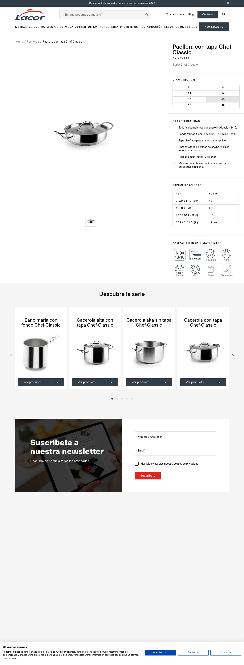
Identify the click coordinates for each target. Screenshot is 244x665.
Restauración (151, 27)
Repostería (109, 27)
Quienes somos (175, 14)
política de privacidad (186, 463)
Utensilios (129, 27)
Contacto (207, 14)
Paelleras (33, 41)
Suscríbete (147, 475)
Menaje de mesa (60, 27)
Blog (191, 14)
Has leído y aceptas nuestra (169, 463)
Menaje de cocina (30, 27)
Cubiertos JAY (86, 27)
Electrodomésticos (181, 27)
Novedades (214, 27)
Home (19, 41)
